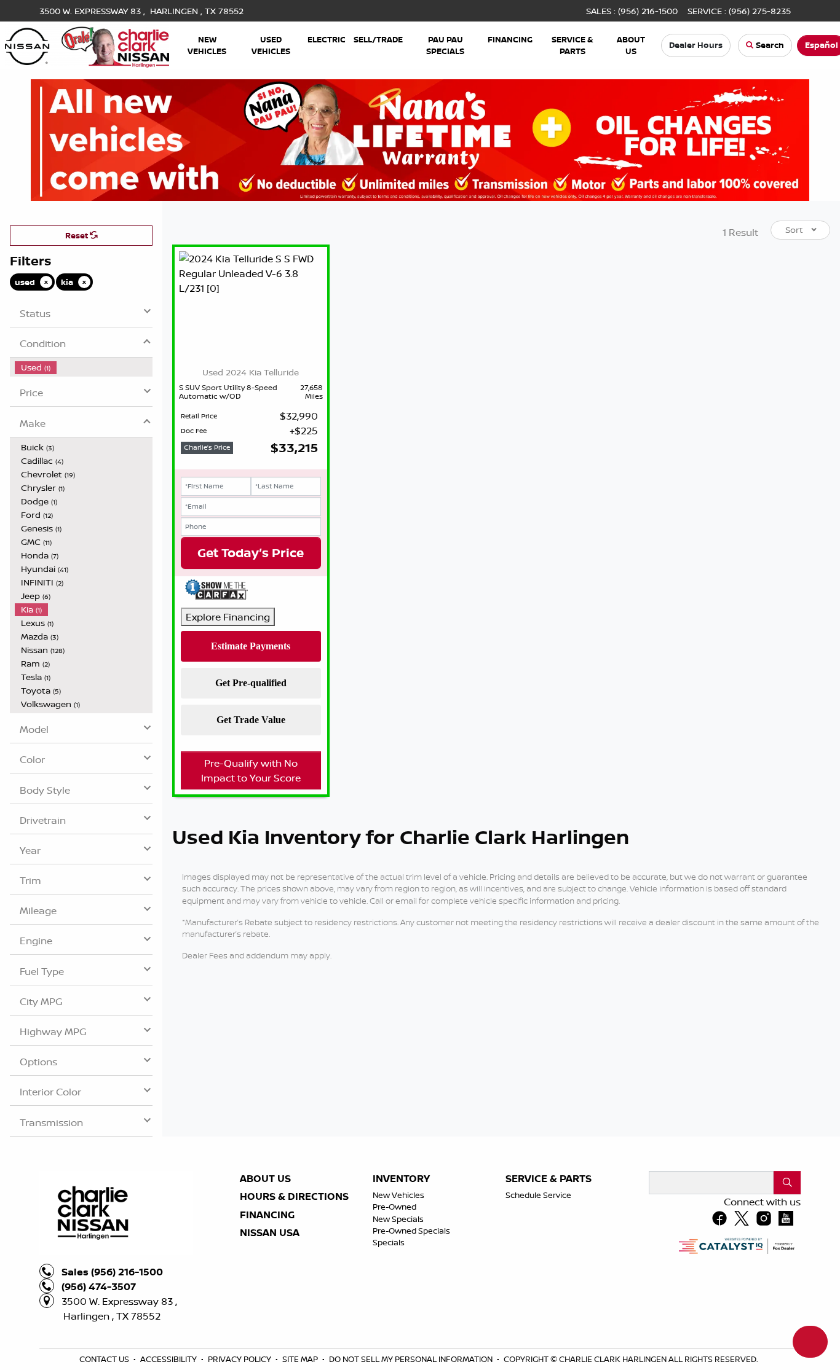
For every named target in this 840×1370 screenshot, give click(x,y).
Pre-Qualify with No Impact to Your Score (251, 893)
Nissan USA (269, 1355)
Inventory (401, 1301)
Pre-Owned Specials (411, 1353)
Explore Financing (228, 739)
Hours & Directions (294, 1319)
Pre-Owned (394, 1329)
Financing (267, 1338)
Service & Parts (548, 1301)
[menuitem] (84, 490)
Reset (77, 358)
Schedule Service (538, 1317)
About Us (265, 1301)
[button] (207, 45)
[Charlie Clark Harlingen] (87, 44)
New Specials (398, 1341)
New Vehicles (398, 1317)
